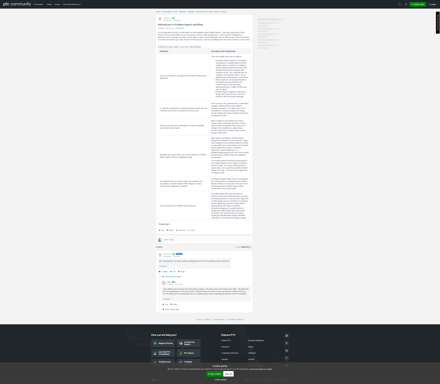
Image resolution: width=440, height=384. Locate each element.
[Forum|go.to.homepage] (17, 4)
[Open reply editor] (204, 239)
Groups (57, 4)
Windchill (182, 12)
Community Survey (438, 23)
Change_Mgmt (164, 224)
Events (49, 4)
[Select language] (406, 4)
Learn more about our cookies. (260, 369)
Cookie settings (219, 319)
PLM (175, 12)
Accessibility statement (235, 319)
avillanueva (167, 18)
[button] (418, 4)
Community (167, 12)
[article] (204, 263)
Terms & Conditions (204, 319)
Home (158, 12)
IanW (169, 282)
